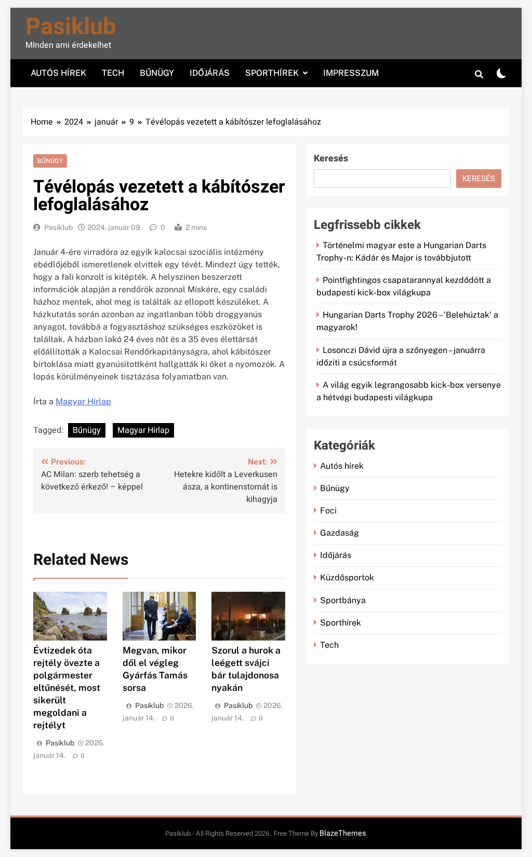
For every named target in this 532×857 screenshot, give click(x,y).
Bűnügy (157, 73)
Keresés (331, 159)
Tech (113, 73)
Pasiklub (70, 27)
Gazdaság (339, 533)
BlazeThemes (343, 833)
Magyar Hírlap (83, 401)
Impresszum (351, 73)
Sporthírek (272, 73)
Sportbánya (343, 600)
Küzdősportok (347, 577)
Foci (328, 510)
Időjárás (210, 73)
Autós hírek (58, 73)
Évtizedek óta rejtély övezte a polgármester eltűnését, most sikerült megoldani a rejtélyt (66, 687)
